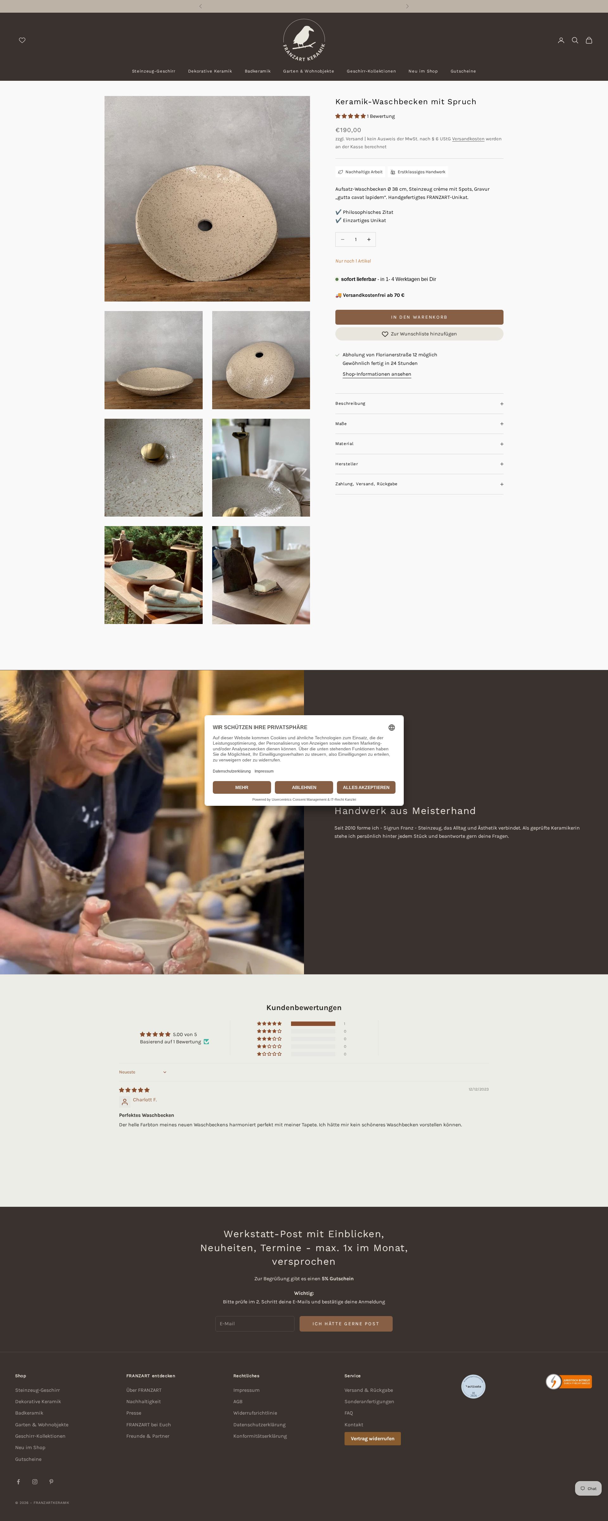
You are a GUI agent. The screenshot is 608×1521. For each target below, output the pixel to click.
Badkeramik (258, 71)
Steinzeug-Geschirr (153, 71)
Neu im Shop (423, 71)
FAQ (349, 1413)
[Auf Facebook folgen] (18, 1482)
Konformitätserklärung (260, 1436)
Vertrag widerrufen (373, 1438)
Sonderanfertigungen (369, 1401)
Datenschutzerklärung (259, 1425)
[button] (351, 116)
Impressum (246, 1390)
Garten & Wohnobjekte (308, 71)
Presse (133, 1413)
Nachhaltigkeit (143, 1401)
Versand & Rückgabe (369, 1390)
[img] (134, 1090)
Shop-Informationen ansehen (377, 374)
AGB (238, 1401)
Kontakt (354, 1425)
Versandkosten (468, 139)
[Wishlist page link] (22, 40)
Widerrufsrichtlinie (255, 1413)
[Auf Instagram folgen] (35, 1482)
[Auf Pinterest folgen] (51, 1482)
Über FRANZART (144, 1390)
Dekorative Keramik (210, 71)
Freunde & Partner (147, 1436)
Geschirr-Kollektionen (371, 71)
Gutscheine (463, 71)
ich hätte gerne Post (346, 1324)
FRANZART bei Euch (148, 1425)
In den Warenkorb (419, 317)
